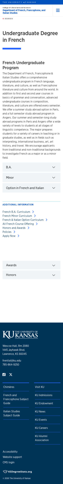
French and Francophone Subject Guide (16, 399)
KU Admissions (43, 395)
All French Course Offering (18, 224)
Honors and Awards (14, 228)
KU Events (41, 419)
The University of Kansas (20, 478)
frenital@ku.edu (12, 360)
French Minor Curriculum (18, 216)
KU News (40, 411)
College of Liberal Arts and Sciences (17, 8)
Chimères (8, 387)
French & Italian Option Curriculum (23, 220)
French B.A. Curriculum (17, 212)
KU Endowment (44, 403)
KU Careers (41, 428)
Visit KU (39, 387)
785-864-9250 (11, 364)
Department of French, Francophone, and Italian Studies (24, 11)
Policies (7, 232)
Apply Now (9, 236)
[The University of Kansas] (20, 337)
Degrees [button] (8, 18)
